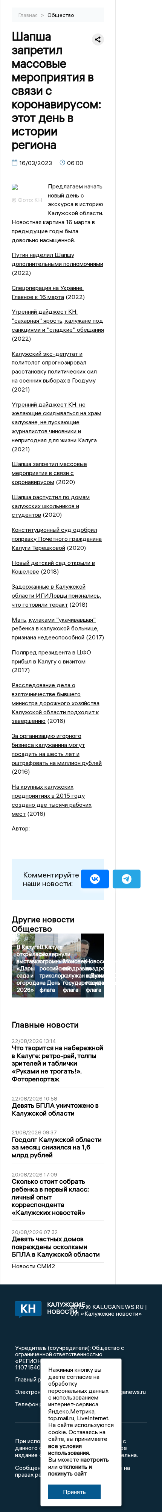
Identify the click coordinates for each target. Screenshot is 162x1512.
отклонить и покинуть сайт (70, 1470)
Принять (74, 1491)
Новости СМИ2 (33, 1266)
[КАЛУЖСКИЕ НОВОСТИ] (27, 1310)
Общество (60, 15)
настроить (95, 1459)
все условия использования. (69, 1449)
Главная (28, 15)
